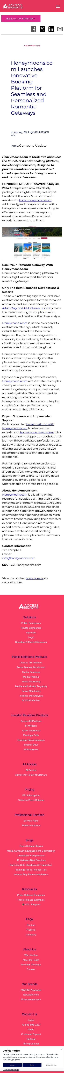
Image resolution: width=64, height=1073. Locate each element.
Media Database (31, 672)
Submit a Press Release (31, 800)
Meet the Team (31, 959)
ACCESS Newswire (31, 990)
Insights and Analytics (31, 695)
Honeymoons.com (14, 323)
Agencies (31, 632)
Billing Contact (31, 1043)
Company (31, 934)
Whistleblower (31, 749)
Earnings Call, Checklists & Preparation (31, 865)
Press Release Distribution (31, 667)
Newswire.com (31, 994)
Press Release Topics (31, 846)
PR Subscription (31, 795)
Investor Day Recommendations (31, 874)
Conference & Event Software (31, 774)
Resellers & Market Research (31, 642)
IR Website (31, 725)
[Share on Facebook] (33, 29)
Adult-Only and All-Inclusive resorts (26, 308)
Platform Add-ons (31, 825)
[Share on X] (42, 29)
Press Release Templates (31, 895)
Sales (31, 1029)
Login (31, 1020)
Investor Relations (31, 964)
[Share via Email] (60, 29)
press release (35, 578)
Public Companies (31, 623)
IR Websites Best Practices (31, 860)
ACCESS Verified (31, 700)
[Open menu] (58, 6)
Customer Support (31, 1034)
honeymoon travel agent (37, 432)
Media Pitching (31, 676)
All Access (31, 770)
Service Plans (31, 820)
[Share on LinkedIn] (51, 29)
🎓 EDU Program (31, 904)
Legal (31, 637)
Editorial (31, 1039)
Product (31, 925)
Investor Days (31, 744)
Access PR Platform (31, 662)
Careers (31, 969)
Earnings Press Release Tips (31, 869)
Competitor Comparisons (31, 855)
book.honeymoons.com (35, 200)
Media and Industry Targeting (31, 686)
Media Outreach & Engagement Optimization (31, 850)
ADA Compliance (31, 730)
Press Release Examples (31, 899)
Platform (30, 929)
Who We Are (31, 955)
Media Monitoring (31, 681)
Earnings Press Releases (31, 740)
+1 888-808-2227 (31, 1024)
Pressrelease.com (31, 999)
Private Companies (31, 627)
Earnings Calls (31, 735)
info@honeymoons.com (18, 558)
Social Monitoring (31, 691)
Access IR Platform (31, 721)
